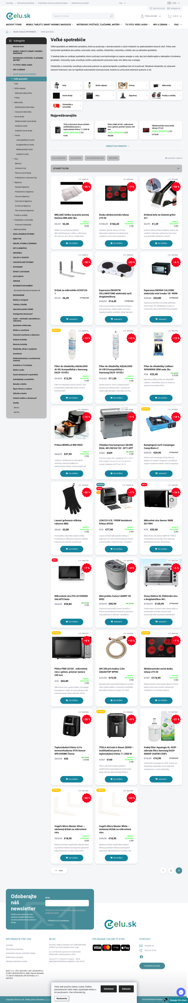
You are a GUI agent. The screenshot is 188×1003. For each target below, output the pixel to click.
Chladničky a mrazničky (23, 220)
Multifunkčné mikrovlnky (24, 107)
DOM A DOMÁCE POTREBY (24, 234)
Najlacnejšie (59, 158)
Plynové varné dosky (23, 173)
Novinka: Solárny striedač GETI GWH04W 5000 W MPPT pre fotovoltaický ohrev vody (67, 946)
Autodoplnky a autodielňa (23, 379)
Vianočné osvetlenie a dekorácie (26, 335)
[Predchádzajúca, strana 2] (171, 870)
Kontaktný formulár (152, 966)
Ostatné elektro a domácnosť (25, 398)
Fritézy (17, 98)
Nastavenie (62, 998)
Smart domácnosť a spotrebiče (25, 375)
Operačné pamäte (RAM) (23, 309)
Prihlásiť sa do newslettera (58, 921)
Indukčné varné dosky (23, 131)
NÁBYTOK (17, 239)
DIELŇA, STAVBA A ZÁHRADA (25, 243)
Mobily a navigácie (20, 300)
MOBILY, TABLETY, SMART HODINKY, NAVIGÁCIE (28, 52)
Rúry (16, 159)
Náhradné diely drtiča (23, 93)
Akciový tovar (18, 46)
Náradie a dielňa (19, 384)
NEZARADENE (18, 295)
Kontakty (9, 3)
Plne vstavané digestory (24, 210)
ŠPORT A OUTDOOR (21, 272)
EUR (174, 3)
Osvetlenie (17, 354)
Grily (16, 84)
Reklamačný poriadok (80, 3)
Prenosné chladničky (23, 225)
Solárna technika (20, 340)
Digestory (18, 182)
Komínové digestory (23, 206)
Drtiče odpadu (19, 88)
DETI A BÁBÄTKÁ (20, 248)
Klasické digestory (22, 187)
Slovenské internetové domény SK (27, 290)
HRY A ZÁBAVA (19, 70)
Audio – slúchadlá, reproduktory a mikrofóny (26, 320)
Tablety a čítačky (20, 304)
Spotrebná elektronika (22, 325)
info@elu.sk (149, 946)
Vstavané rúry (20, 168)
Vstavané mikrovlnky (23, 112)
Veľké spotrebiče (20, 79)
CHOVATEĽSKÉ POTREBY (23, 262)
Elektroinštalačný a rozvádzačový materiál (26, 359)
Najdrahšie (75, 158)
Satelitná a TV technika (22, 365)
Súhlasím (126, 989)
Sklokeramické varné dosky (25, 121)
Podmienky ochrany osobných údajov (53, 3)
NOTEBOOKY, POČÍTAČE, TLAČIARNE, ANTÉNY (28, 59)
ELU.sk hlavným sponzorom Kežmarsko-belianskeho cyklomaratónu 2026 (65, 953)
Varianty (73, 319)
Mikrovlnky (18, 102)
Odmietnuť (109, 989)
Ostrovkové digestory (23, 201)
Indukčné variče (21, 126)
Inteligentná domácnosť (22, 314)
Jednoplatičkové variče (25, 140)
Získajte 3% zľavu (178, 1000)
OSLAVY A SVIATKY (21, 257)
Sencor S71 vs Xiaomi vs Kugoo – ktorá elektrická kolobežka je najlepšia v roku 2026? (67, 960)
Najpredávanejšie (95, 158)
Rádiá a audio (18, 370)
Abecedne (113, 158)
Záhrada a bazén (20, 393)
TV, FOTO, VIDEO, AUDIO (22, 65)
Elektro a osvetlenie (21, 330)
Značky (16, 403)
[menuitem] (14, 24)
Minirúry (18, 163)
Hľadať (111, 16)
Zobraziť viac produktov (116, 146)
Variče (17, 135)
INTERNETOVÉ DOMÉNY (23, 286)
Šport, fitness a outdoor (22, 389)
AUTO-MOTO (18, 276)
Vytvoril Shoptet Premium (152, 999)
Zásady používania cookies (16, 961)
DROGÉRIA (17, 253)
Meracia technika (20, 344)
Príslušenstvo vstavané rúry (26, 178)
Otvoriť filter (61, 168)
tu (84, 992)
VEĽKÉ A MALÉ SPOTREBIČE (24, 74)
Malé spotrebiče (20, 229)
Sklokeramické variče (24, 149)
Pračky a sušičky (20, 215)
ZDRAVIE (16, 281)
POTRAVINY (18, 267)
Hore (61, 871)
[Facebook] (141, 956)
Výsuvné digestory (22, 196)
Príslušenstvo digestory (24, 192)
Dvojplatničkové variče (25, 145)
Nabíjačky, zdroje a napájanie (25, 349)
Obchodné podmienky (25, 3)
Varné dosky (19, 117)
